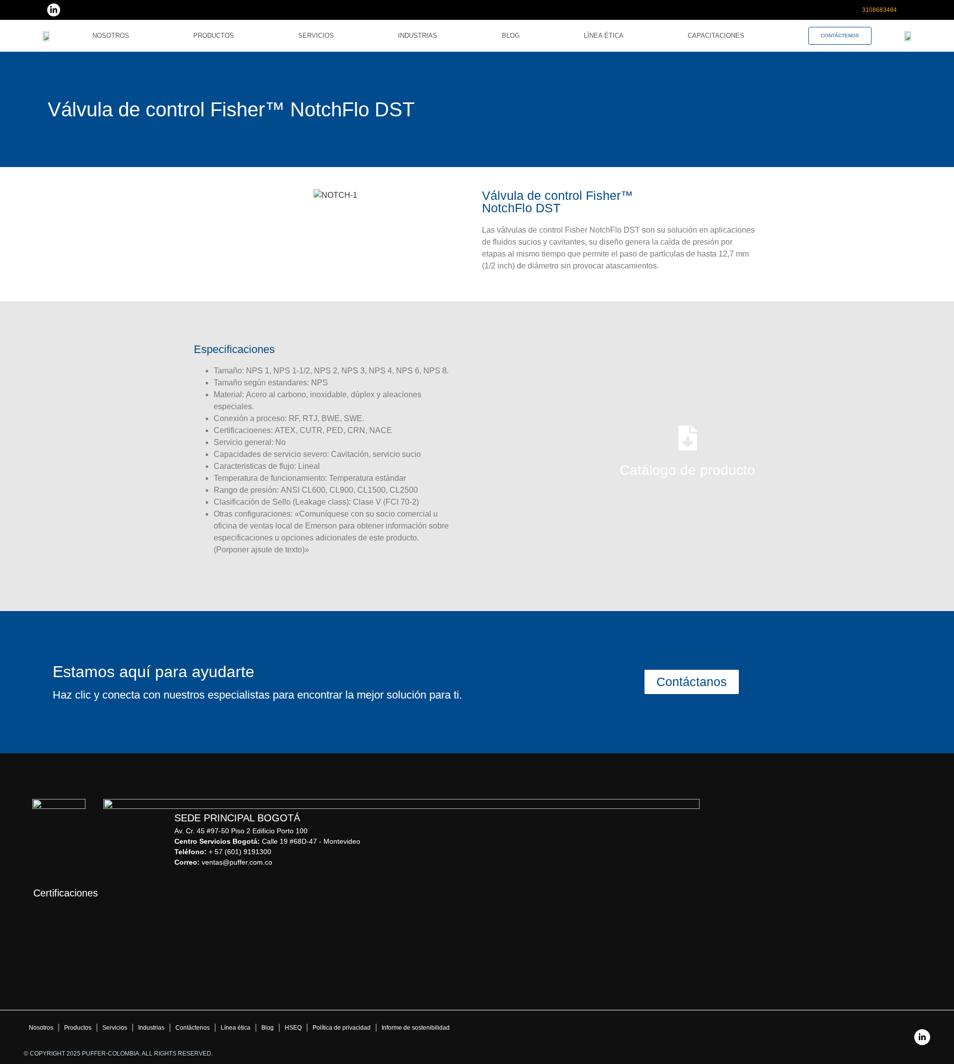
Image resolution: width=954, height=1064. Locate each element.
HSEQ (293, 1027)
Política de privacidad (342, 1027)
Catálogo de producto (687, 470)
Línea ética (604, 35)
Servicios (316, 35)
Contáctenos (192, 1027)
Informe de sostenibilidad (416, 1027)
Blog (511, 35)
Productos (213, 35)
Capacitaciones (716, 35)
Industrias (417, 35)
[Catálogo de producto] (687, 438)
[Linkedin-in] (53, 9)
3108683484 (879, 9)
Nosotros (110, 35)
